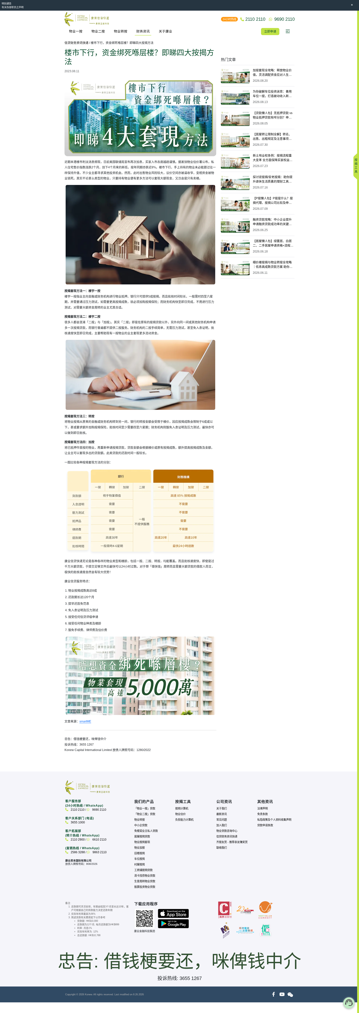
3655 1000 (77, 822)
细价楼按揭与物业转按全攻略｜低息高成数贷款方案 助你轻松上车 (272, 265)
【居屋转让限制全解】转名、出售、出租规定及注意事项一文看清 (272, 137)
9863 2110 (99, 852)
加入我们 (221, 825)
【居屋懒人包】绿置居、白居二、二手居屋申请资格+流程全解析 (273, 243)
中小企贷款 (140, 825)
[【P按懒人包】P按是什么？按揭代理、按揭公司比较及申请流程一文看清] (235, 203)
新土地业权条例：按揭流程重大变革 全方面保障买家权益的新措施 (272, 158)
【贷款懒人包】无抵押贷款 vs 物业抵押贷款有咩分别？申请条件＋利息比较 (272, 115)
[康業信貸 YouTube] (281, 994)
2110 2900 (77, 839)
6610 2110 (99, 839)
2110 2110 (77, 809)
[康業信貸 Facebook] (273, 994)
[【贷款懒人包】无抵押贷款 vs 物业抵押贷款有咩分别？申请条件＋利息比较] (235, 118)
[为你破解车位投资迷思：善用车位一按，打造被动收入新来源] (235, 97)
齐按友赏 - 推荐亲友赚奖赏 (232, 842)
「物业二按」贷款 (144, 814)
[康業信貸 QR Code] (144, 918)
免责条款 (262, 814)
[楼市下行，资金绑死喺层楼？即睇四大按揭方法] (141, 676)
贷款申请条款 (265, 825)
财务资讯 (143, 31)
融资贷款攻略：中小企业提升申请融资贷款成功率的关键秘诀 (272, 222)
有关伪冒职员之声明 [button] (13, 7)
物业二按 (98, 31)
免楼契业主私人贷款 (146, 830)
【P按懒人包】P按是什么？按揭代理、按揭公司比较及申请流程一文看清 (273, 201)
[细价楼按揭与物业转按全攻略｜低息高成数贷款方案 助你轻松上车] (235, 267)
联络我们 (221, 847)
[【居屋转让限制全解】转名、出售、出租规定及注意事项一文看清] (235, 139)
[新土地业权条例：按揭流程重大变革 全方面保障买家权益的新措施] (235, 161)
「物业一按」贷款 (144, 808)
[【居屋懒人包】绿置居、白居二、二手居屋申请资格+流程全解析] (235, 246)
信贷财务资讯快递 (76, 42)
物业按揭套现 (142, 842)
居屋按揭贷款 (142, 836)
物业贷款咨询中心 (226, 830)
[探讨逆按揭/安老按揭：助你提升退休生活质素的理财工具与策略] (235, 182)
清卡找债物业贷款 (144, 875)
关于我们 (221, 808)
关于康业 (165, 31)
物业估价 (180, 814)
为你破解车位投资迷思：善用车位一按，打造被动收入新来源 (272, 94)
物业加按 (139, 847)
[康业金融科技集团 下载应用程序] (173, 913)
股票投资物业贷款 (144, 886)
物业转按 (120, 31)
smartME (85, 721)
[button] (288, 31)
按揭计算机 (181, 808)
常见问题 (221, 819)
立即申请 (270, 31)
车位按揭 (139, 858)
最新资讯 (221, 814)
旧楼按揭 (139, 853)
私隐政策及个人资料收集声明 (274, 819)
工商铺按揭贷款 (143, 870)
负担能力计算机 (184, 819)
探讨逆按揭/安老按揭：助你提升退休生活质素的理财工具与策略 (272, 179)
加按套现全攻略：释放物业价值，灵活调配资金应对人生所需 (272, 73)
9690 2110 (98, 809)
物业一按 (75, 31)
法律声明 (262, 808)
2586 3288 (77, 852)
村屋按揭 (139, 864)
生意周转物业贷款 (144, 881)
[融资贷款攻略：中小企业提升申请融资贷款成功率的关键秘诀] (235, 225)
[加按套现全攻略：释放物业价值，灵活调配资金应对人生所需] (235, 75)
